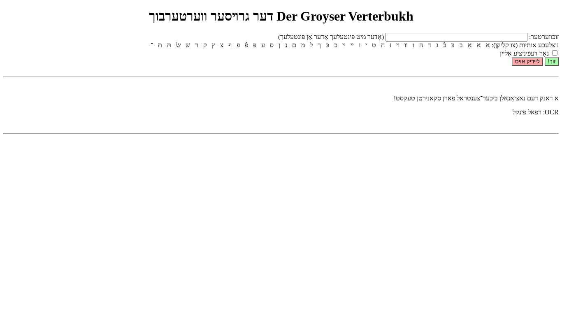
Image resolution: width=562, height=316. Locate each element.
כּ (327, 45)
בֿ (444, 45)
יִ (359, 45)
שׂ (178, 45)
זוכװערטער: (543, 36)
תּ (169, 45)
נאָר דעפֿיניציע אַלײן (525, 53)
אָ (470, 45)
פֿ (246, 45)
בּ (453, 45)
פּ (254, 45)
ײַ (344, 45)
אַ (479, 45)
